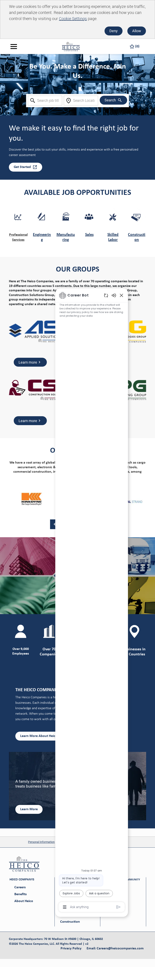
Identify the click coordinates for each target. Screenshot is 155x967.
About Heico (23, 901)
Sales (89, 235)
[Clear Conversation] (106, 295)
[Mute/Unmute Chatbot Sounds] (114, 295)
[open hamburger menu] (14, 46)
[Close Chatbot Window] (121, 295)
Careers (20, 887)
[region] (91, 600)
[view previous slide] (55, 524)
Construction (70, 922)
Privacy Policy (71, 948)
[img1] (32, 499)
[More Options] (64, 907)
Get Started (22, 167)
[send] (118, 907)
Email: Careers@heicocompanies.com (115, 948)
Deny (113, 31)
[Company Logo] (71, 46)
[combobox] (45, 100)
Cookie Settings (73, 18)
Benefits (20, 894)
